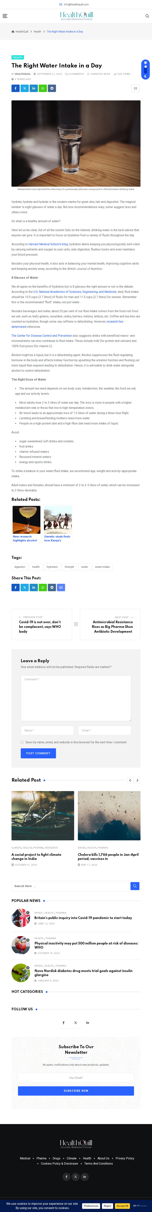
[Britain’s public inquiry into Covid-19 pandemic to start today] (20, 918)
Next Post (122, 617)
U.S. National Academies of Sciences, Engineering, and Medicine (74, 292)
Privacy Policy (125, 1158)
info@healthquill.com (76, 4)
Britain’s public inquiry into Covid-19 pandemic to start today (83, 918)
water (84, 566)
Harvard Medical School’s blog (48, 244)
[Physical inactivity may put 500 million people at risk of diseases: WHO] (20, 945)
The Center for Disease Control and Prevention (41, 335)
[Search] (147, 16)
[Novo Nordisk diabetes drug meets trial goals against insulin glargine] (20, 973)
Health (36, 566)
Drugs (82, 847)
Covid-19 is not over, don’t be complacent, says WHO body (40, 627)
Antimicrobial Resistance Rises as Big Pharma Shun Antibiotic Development (112, 627)
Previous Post (33, 617)
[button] (130, 780)
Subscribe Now (76, 1090)
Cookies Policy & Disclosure (59, 1163)
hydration (52, 566)
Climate (16, 847)
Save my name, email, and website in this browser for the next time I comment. (76, 742)
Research (51, 847)
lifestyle (69, 566)
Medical (25, 1158)
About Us (103, 1158)
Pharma (38, 847)
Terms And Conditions (98, 1163)
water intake (102, 566)
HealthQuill (23, 74)
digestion (19, 566)
